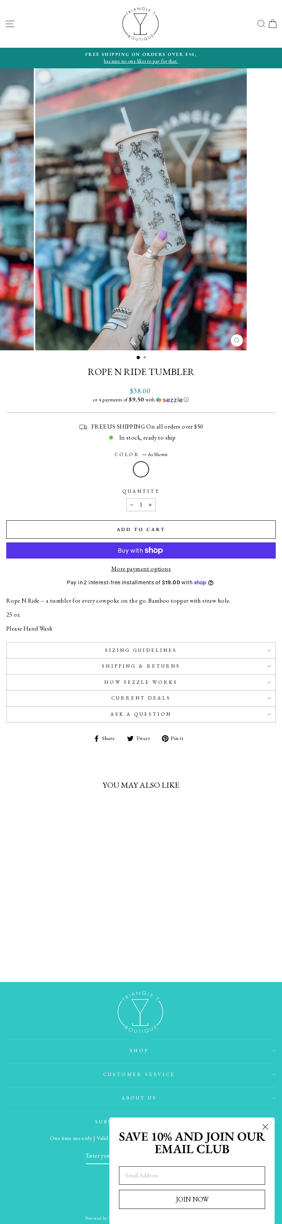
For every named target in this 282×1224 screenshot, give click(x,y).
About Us (139, 1098)
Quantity (141, 491)
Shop (139, 1050)
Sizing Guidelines (141, 650)
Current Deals (141, 698)
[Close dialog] (265, 1126)
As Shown (141, 469)
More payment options (141, 568)
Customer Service (139, 1074)
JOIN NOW (192, 1199)
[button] (141, 399)
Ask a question (141, 714)
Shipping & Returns (141, 666)
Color (141, 454)
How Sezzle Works (141, 682)
